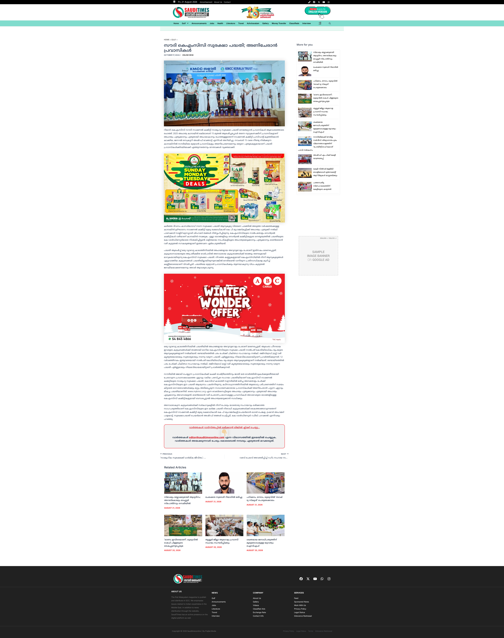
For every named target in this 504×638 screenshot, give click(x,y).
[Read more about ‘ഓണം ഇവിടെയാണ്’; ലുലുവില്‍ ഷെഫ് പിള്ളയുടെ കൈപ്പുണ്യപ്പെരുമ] (183, 525)
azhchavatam (253, 23)
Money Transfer (279, 23)
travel (241, 23)
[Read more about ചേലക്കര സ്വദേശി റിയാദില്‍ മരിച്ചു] (224, 483)
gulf (184, 23)
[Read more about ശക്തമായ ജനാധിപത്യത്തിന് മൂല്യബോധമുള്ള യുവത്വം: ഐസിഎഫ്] (266, 525)
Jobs (212, 23)
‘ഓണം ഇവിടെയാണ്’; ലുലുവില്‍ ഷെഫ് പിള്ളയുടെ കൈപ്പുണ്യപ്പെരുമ (181, 542)
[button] (185, 23)
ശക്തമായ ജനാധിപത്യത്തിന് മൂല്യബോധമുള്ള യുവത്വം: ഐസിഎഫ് (262, 542)
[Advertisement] (318, 215)
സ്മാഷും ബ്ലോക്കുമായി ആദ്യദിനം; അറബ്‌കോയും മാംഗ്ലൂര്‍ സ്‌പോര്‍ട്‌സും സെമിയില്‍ (182, 500)
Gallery (265, 23)
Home (176, 23)
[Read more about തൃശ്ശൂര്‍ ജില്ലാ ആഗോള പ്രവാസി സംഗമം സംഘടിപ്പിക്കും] (224, 525)
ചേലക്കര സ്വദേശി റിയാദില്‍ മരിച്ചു (223, 497)
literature (230, 23)
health (220, 23)
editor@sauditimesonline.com (206, 437)
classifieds (294, 23)
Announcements (199, 23)
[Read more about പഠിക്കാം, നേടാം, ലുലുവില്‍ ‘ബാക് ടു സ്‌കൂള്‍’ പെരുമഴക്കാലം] (266, 483)
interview (306, 23)
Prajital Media (210, 631)
